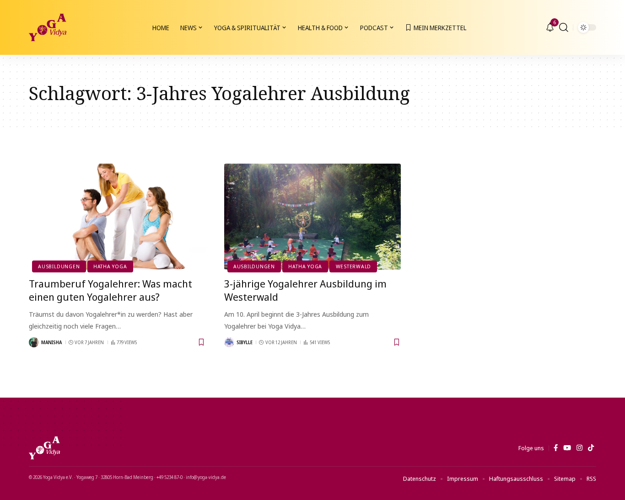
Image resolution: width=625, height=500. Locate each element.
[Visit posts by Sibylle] (229, 342)
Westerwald (354, 266)
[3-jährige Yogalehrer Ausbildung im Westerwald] (312, 217)
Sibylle (245, 342)
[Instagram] (579, 448)
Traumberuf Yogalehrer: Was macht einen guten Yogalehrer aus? (110, 290)
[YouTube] (567, 448)
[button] (563, 27)
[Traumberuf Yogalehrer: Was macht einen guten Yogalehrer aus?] (117, 217)
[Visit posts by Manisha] (34, 342)
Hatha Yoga (110, 266)
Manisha (51, 342)
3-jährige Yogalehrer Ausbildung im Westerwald (305, 290)
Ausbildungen (59, 266)
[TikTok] (591, 448)
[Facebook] (555, 448)
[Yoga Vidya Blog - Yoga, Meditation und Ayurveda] (47, 27)
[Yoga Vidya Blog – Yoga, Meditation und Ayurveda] (44, 447)
